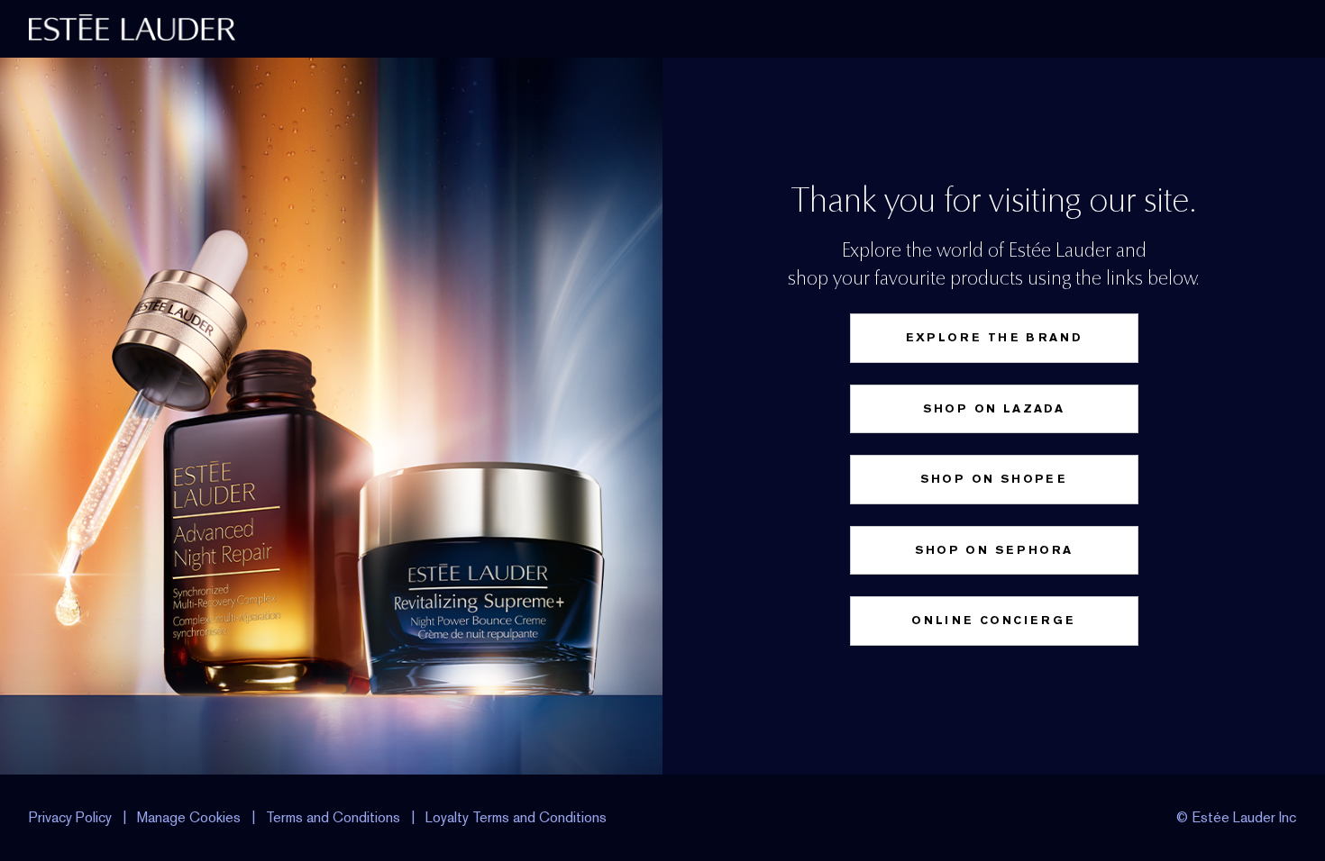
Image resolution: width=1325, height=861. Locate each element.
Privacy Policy (70, 817)
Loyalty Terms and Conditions (516, 817)
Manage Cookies (189, 817)
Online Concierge (993, 620)
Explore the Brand (994, 337)
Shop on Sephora (994, 549)
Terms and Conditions (333, 817)
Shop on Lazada (994, 408)
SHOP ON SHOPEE (994, 478)
